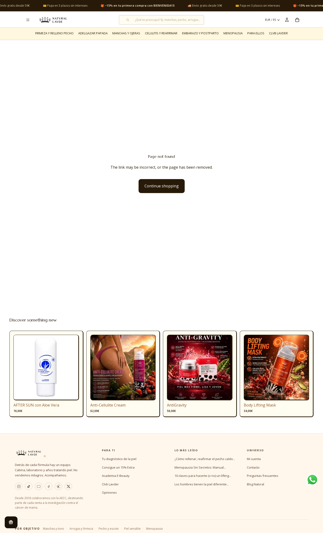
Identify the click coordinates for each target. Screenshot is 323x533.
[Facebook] (48, 486)
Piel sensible (132, 529)
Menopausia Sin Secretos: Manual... (200, 467)
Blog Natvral (255, 484)
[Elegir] (148, 393)
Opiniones (109, 492)
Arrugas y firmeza (81, 529)
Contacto (253, 467)
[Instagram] (18, 486)
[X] (68, 486)
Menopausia (154, 529)
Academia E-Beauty (116, 476)
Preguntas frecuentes (262, 476)
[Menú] (27, 19)
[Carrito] (297, 20)
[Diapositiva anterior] (20, 367)
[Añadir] (71, 393)
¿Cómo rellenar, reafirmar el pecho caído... (205, 459)
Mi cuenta (254, 459)
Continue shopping (161, 186)
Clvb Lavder (110, 484)
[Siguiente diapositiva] (72, 367)
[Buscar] (161, 20)
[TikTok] (28, 486)
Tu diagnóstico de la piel (119, 459)
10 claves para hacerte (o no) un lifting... (203, 476)
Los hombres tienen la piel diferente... (202, 484)
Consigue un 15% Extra (118, 467)
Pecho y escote (109, 529)
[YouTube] (38, 486)
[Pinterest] (58, 486)
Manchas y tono (53, 529)
